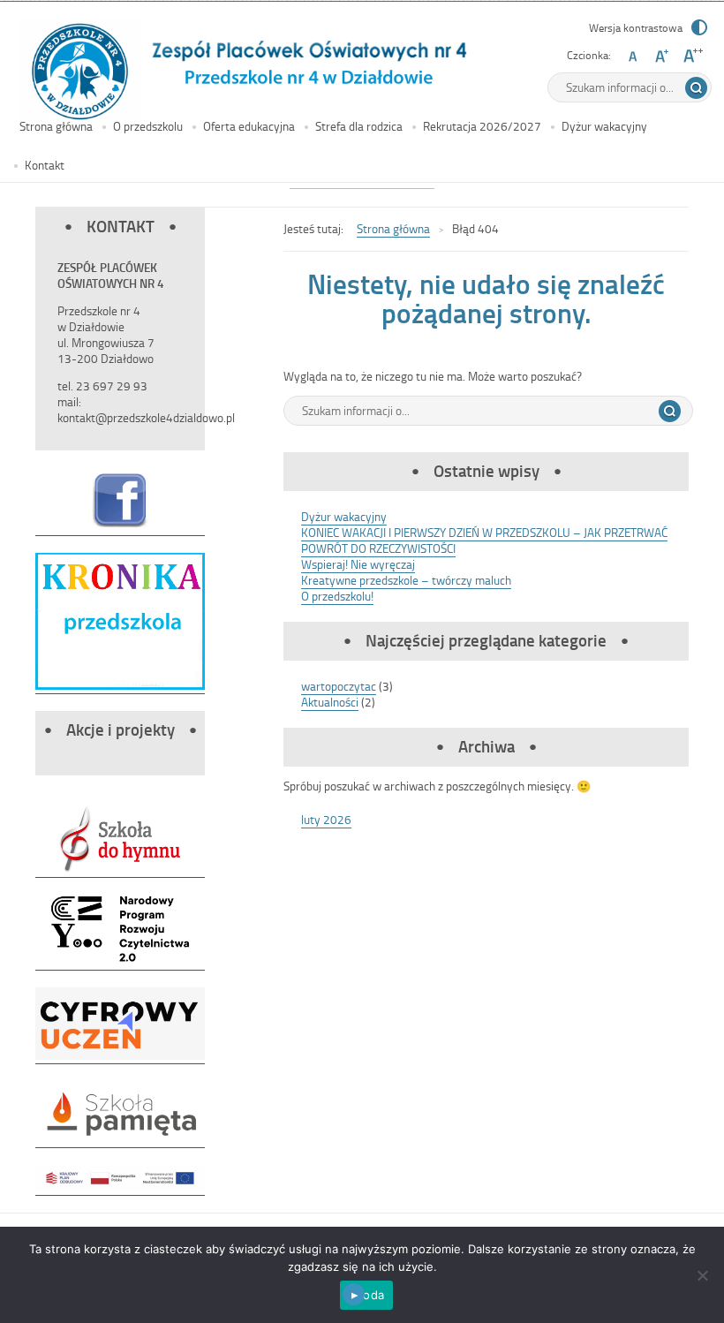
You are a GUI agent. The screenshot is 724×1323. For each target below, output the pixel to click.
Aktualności (329, 701)
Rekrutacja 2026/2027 (482, 125)
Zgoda (366, 1295)
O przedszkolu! (337, 595)
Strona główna (56, 125)
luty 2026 (326, 819)
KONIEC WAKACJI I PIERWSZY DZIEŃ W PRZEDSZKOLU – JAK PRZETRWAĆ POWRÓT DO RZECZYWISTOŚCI (484, 540)
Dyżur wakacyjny (604, 125)
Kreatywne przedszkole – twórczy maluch (406, 579)
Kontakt (44, 164)
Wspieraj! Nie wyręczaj (358, 564)
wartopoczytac (338, 685)
